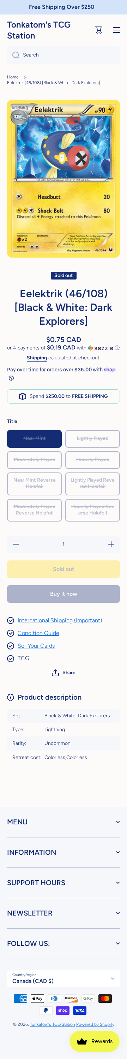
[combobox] (63, 55)
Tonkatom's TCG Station (52, 1024)
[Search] (13, 55)
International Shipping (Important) (60, 620)
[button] (98, 30)
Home (13, 77)
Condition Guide (38, 633)
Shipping (37, 358)
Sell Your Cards (36, 645)
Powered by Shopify (95, 1024)
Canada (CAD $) (33, 981)
